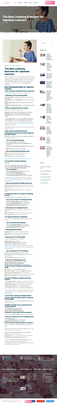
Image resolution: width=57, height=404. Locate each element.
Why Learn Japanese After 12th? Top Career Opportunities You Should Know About (49, 108)
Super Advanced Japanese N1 (48, 376)
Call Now (28, 401)
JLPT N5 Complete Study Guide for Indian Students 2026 (49, 57)
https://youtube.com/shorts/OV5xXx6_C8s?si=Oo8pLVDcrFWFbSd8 (18, 158)
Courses (25, 2)
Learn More (50, 2)
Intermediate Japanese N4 (48, 380)
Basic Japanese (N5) (47, 381)
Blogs (30, 2)
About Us (20, 2)
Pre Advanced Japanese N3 (48, 379)
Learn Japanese (18, 65)
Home (15, 2)
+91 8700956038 (8, 358)
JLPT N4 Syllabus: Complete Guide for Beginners (48, 140)
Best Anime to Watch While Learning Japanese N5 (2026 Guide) (49, 84)
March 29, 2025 (9, 65)
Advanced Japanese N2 (47, 377)
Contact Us (35, 2)
